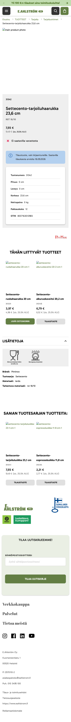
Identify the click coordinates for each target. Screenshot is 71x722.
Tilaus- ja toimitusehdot (14, 692)
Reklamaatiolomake (12, 710)
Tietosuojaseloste (11, 698)
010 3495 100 (14, 683)
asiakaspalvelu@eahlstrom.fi (16, 677)
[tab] (35, 341)
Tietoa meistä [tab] (14, 623)
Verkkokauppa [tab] (16, 604)
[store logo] (18, 510)
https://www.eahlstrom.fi (15, 703)
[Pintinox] (61, 237)
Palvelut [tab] (10, 613)
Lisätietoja (12, 341)
